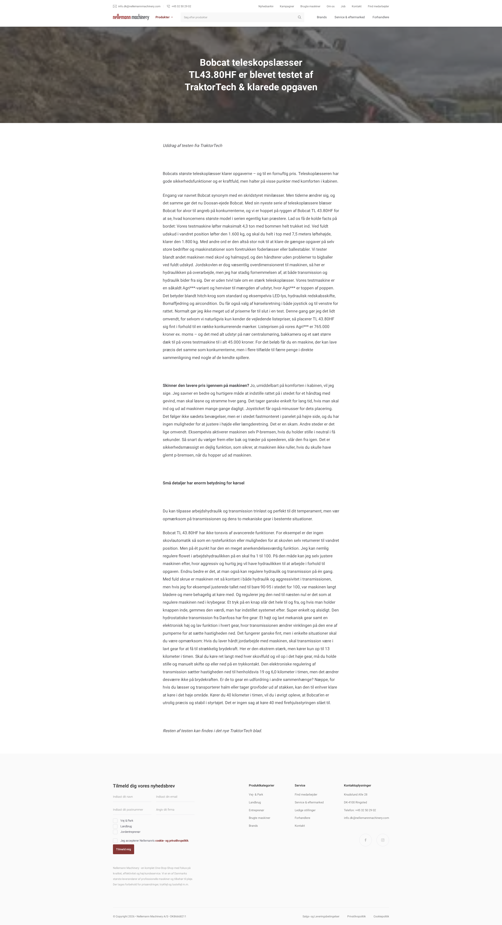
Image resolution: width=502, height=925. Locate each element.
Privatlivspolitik (356, 916)
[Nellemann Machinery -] (131, 17)
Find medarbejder (378, 6)
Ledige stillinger (305, 810)
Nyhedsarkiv (266, 6)
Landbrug (255, 802)
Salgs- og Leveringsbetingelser (321, 916)
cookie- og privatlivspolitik (171, 840)
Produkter (163, 17)
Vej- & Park (256, 794)
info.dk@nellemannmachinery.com (366, 818)
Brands (322, 17)
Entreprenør (256, 810)
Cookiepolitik (381, 916)
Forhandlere (381, 17)
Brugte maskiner (310, 6)
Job (343, 6)
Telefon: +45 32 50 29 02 (360, 810)
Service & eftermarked (350, 17)
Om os (331, 6)
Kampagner (287, 6)
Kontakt (357, 6)
